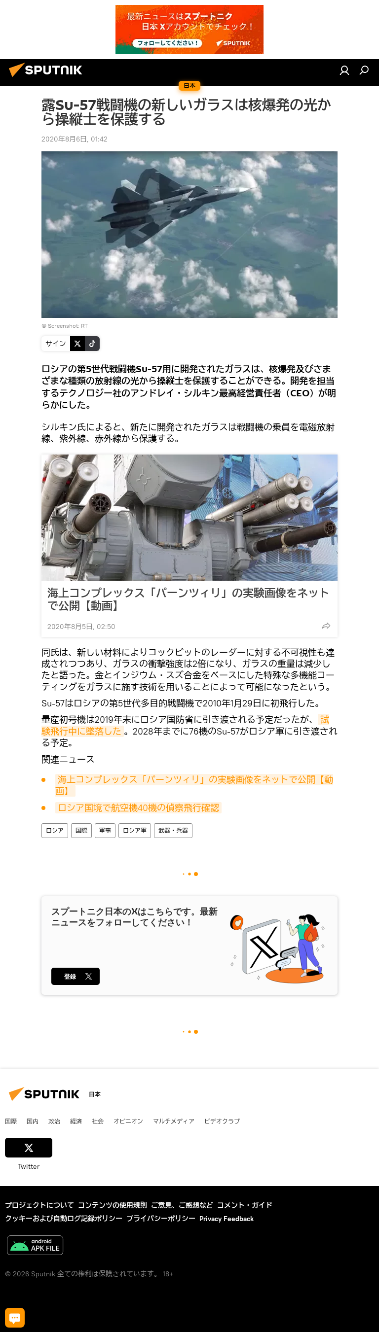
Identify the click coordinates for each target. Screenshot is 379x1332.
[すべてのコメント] (15, 1318)
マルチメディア (173, 1121)
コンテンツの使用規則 (112, 1205)
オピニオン (128, 1121)
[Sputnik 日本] (48, 78)
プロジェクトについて (39, 1205)
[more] (326, 625)
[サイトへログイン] (344, 70)
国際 (81, 830)
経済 (76, 1121)
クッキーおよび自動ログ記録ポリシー (63, 1218)
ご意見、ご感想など (182, 1205)
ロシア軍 (135, 830)
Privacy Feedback (226, 1218)
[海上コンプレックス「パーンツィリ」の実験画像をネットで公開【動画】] (189, 518)
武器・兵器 (173, 830)
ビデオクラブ (222, 1121)
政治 (54, 1121)
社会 (98, 1121)
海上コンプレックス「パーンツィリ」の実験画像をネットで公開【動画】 (188, 599)
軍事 (105, 830)
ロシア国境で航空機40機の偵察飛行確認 (138, 807)
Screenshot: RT (68, 325)
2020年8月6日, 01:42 (74, 139)
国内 (32, 1121)
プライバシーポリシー (160, 1218)
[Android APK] (35, 1246)
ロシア (55, 830)
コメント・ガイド (244, 1205)
